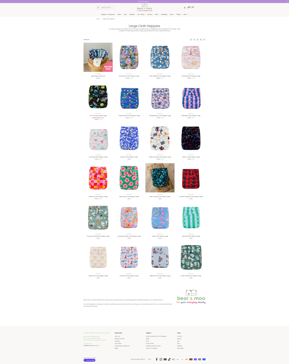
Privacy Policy (150, 343)
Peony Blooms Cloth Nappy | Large (129, 76)
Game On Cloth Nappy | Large (191, 157)
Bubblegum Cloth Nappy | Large (191, 115)
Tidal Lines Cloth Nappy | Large (191, 236)
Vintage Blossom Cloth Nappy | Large (160, 115)
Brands (179, 339)
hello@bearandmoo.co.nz (91, 345)
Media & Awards (119, 339)
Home (98, 19)
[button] (187, 7)
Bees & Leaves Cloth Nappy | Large (160, 196)
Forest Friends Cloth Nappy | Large (191, 276)
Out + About (140, 14)
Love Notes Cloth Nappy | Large (98, 157)
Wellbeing (164, 14)
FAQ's (147, 341)
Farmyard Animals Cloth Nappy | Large (98, 236)
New (178, 341)
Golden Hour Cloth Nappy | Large (98, 276)
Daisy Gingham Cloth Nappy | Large (160, 76)
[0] (192, 7)
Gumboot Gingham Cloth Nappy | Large (191, 196)
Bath (156, 14)
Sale (178, 343)
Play (125, 14)
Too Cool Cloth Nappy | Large (98, 115)
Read (119, 14)
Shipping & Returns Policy (153, 346)
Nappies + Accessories (108, 14)
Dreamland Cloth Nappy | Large (191, 76)
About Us (117, 336)
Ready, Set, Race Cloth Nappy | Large (160, 157)
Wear (171, 14)
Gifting (178, 14)
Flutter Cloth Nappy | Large (160, 236)
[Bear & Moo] (144, 7)
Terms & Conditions (151, 348)
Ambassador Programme (122, 346)
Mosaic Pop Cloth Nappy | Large (98, 196)
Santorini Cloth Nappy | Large (129, 157)
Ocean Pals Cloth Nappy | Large (129, 276)
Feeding (131, 14)
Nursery (150, 14)
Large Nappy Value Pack (98, 76)
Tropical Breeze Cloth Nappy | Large (129, 115)
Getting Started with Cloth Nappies (156, 336)
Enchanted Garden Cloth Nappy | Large (129, 236)
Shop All (179, 336)
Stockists (117, 341)
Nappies (179, 346)
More (185, 14)
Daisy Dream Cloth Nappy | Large (129, 196)
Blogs (116, 348)
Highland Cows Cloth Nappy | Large (160, 276)
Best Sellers (180, 348)
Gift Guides (118, 343)
